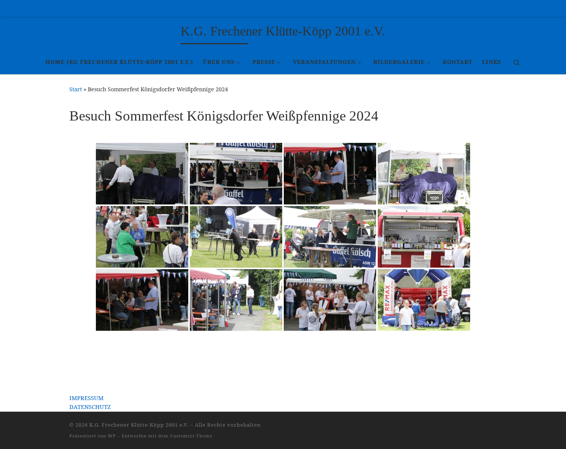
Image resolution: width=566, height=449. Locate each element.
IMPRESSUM (86, 398)
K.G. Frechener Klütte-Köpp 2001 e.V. (139, 424)
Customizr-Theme (191, 436)
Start (75, 89)
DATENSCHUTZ (90, 406)
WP (112, 436)
